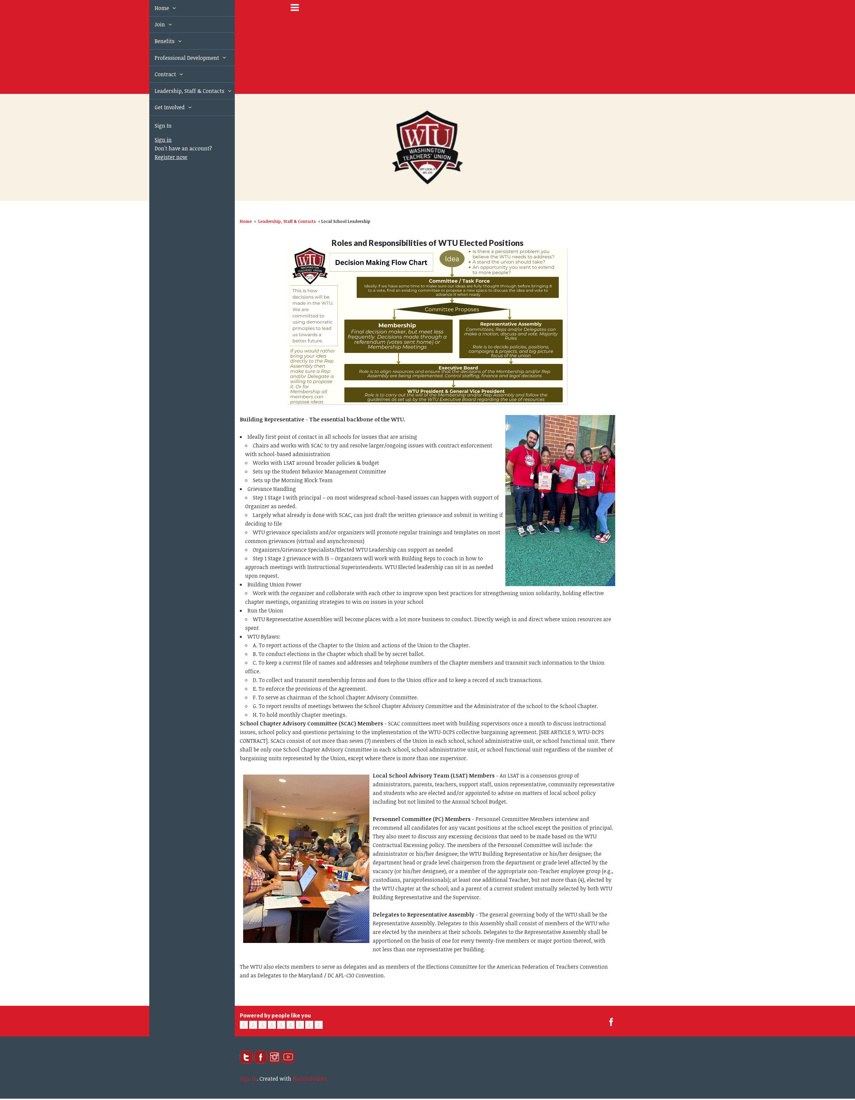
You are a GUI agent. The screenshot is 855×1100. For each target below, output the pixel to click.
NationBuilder (310, 1078)
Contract (158, 74)
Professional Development (180, 57)
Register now (163, 157)
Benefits (157, 41)
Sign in (155, 139)
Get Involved (162, 107)
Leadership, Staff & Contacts (182, 91)
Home (155, 8)
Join (153, 24)
